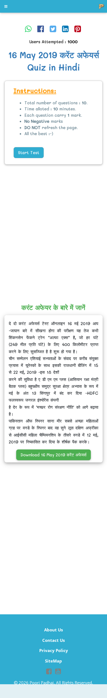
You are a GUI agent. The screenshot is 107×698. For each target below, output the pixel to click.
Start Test (28, 152)
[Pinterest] (78, 29)
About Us (53, 629)
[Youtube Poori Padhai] (58, 672)
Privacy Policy (53, 650)
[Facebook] (41, 29)
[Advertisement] (53, 229)
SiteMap (53, 661)
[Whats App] (28, 29)
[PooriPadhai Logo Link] (6, 6)
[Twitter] (53, 29)
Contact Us (53, 640)
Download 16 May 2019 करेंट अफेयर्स (53, 454)
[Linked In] (65, 29)
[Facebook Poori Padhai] (49, 672)
